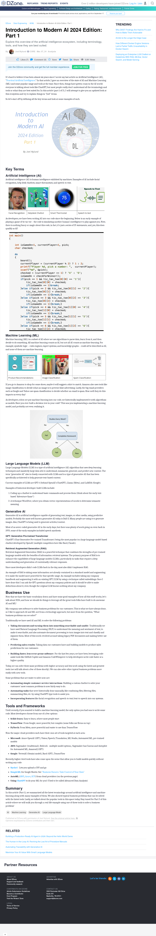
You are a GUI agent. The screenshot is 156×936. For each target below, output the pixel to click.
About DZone (12, 879)
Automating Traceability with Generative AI (24, 847)
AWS (22, 776)
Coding (88, 8)
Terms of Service (13, 905)
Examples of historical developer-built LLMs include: (30, 488)
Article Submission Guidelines (18, 891)
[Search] (152, 3)
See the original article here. (63, 818)
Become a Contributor (15, 893)
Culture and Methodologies (31, 8)
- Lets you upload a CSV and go (28, 767)
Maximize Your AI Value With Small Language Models (29, 852)
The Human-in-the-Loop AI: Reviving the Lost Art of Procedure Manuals (36, 841)
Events (64, 3)
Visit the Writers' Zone (15, 898)
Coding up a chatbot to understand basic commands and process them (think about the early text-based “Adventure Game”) (56, 495)
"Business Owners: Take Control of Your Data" (63, 772)
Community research (14, 884)
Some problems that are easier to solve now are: (28, 678)
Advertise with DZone (54, 879)
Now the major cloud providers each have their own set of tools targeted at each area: (45, 733)
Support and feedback (15, 881)
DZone (8, 23)
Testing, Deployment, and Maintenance (107, 8)
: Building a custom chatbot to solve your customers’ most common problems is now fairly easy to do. (55, 685)
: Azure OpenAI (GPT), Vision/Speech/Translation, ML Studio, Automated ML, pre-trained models (57, 740)
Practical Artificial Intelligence (20, 80)
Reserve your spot (116, 13)
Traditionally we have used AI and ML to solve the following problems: (39, 620)
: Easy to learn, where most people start (35, 718)
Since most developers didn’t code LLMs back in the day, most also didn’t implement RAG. (47, 567)
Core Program (12, 896)
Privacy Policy (12, 908)
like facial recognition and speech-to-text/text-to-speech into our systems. (56, 698)
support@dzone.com (54, 898)
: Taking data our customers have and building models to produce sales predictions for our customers (55, 646)
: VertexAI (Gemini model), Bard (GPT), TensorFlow (37, 753)
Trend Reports (49, 3)
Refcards (32, 3)
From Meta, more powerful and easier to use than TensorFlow (44, 727)
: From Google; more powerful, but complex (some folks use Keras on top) (50, 723)
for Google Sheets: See (47, 772)
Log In (133, 3)
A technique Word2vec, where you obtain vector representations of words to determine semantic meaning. (55, 503)
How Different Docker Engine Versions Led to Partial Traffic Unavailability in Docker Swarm (132, 46)
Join (140, 3)
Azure (28, 776)
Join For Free (80, 67)
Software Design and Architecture (70, 8)
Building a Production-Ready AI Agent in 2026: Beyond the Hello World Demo (39, 836)
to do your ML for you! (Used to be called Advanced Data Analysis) (49, 780)
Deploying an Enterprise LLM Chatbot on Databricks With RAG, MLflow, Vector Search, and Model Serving (133, 57)
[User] (145, 3)
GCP (33, 776)
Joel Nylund (20, 51)
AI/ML (32, 23)
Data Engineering (50, 8)
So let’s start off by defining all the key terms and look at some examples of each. (43, 99)
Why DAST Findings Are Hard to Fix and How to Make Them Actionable (133, 31)
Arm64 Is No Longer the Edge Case (131, 38)
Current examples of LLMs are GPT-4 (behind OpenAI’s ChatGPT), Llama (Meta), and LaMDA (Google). (53, 482)
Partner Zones (129, 8)
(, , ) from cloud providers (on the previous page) (44, 776)
